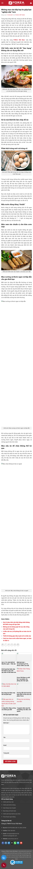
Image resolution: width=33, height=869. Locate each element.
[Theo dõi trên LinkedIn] (18, 843)
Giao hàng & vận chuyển (9, 808)
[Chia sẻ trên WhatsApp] (2, 644)
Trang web (6, 753)
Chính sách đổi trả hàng (9, 805)
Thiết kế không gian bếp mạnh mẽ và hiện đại (17, 636)
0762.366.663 (11, 830)
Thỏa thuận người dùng (9, 817)
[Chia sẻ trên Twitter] (8, 644)
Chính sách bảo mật (8, 802)
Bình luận (6, 723)
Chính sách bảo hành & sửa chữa (11, 814)
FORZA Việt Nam (19, 40)
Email (4, 745)
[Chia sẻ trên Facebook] (5, 644)
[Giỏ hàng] (31, 3)
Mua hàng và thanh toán (9, 811)
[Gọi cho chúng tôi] (15, 843)
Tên (4, 737)
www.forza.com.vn (13, 838)
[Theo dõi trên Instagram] (5, 843)
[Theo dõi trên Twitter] (9, 843)
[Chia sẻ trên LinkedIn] (18, 644)
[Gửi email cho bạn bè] (11, 644)
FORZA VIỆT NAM (20, 15)
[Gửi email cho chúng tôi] (12, 843)
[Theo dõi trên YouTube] (21, 843)
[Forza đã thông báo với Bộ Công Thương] (16, 862)
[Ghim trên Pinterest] (15, 644)
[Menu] (2, 3)
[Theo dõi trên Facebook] (2, 843)
